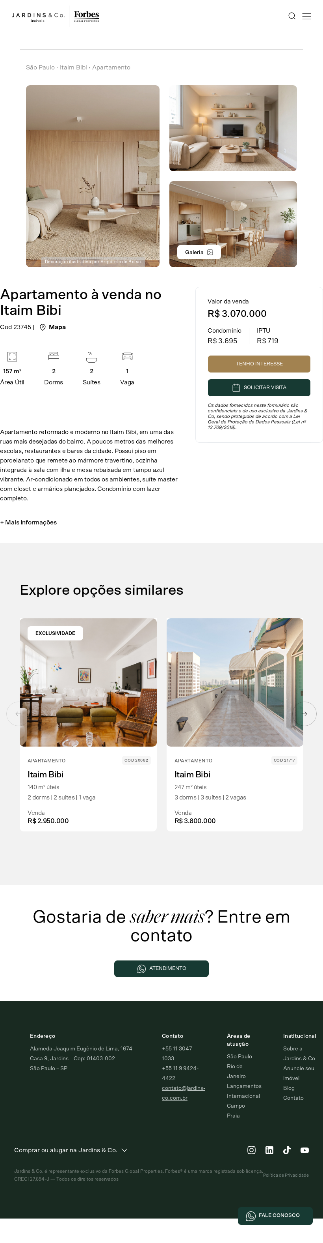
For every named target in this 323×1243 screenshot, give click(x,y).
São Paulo (40, 67)
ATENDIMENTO (167, 968)
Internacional (243, 1096)
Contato (293, 1098)
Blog (289, 1088)
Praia (233, 1116)
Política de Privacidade (286, 1175)
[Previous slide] (18, 714)
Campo (236, 1106)
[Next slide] (304, 714)
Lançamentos (244, 1086)
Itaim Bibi (73, 67)
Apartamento (111, 67)
